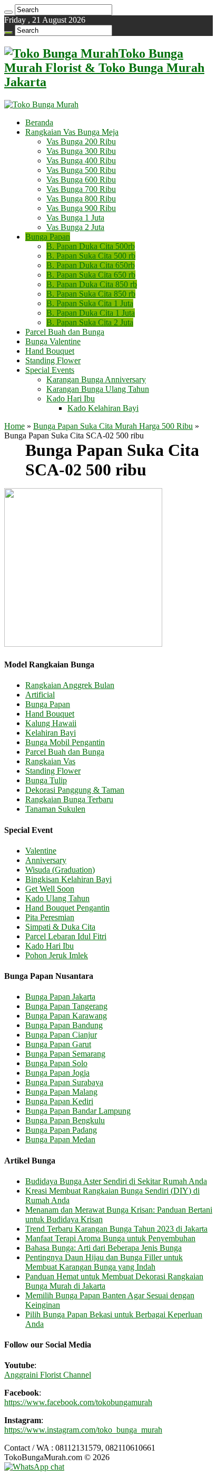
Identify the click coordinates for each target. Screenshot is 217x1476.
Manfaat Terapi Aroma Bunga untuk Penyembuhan (110, 1238)
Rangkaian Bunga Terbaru (69, 799)
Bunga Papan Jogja (57, 1072)
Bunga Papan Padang (61, 1129)
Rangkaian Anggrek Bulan (69, 685)
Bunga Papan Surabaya (64, 1082)
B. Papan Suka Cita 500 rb (90, 255)
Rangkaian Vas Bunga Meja (72, 131)
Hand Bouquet (49, 350)
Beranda (39, 122)
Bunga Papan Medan (60, 1139)
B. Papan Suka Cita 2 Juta (89, 322)
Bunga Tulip (46, 780)
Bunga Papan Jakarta (60, 996)
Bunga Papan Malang (61, 1091)
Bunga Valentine (53, 341)
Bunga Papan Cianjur (61, 1034)
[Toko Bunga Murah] (41, 104)
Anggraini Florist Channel (47, 1374)
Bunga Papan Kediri (59, 1101)
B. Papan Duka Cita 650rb (90, 265)
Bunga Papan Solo (56, 1063)
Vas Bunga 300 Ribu (81, 150)
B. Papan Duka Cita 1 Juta (90, 312)
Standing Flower (53, 360)
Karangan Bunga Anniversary (96, 379)
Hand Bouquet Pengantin (67, 907)
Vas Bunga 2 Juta (75, 227)
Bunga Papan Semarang (65, 1053)
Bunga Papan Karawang (66, 1015)
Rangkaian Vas (50, 761)
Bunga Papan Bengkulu (65, 1120)
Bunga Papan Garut (58, 1044)
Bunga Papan (47, 236)
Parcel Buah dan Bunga (64, 331)
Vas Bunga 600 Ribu (81, 179)
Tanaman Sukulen (55, 808)
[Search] (8, 12)
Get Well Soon (49, 888)
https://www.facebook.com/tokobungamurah (78, 1402)
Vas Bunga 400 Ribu (81, 160)
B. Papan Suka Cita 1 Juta (89, 303)
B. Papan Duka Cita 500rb (90, 246)
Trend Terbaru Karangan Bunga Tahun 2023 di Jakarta (116, 1228)
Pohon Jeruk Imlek (56, 955)
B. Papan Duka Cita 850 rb (91, 284)
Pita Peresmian (49, 917)
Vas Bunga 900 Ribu (81, 208)
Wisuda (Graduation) (60, 869)
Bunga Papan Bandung (64, 1025)
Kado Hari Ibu (70, 398)
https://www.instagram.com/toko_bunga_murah (83, 1429)
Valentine (40, 850)
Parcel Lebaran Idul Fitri (65, 936)
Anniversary (45, 860)
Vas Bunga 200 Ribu (81, 141)
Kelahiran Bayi (50, 732)
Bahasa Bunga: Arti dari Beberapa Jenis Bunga (103, 1247)
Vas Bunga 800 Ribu (81, 198)
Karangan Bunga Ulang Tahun (97, 388)
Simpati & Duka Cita (60, 926)
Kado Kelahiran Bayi (103, 408)
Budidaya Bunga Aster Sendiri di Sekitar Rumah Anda (116, 1181)
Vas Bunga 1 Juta (75, 217)
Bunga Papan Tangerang (66, 1006)
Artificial (40, 694)
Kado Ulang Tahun (57, 898)
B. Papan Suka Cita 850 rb (90, 293)
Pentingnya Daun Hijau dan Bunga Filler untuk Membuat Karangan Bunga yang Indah (104, 1262)
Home (14, 425)
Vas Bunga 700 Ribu (81, 189)
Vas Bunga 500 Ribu (81, 170)
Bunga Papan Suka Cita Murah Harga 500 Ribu (113, 425)
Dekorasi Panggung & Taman (74, 789)
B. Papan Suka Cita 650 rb (90, 274)
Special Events (49, 369)
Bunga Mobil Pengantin (65, 742)
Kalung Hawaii (50, 723)
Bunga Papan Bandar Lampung (78, 1110)
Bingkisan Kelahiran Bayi (68, 879)
